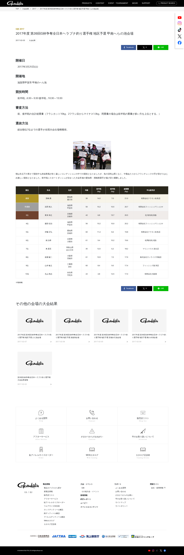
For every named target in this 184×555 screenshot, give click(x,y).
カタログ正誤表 (50, 524)
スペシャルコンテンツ (89, 507)
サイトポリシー (121, 506)
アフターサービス (51, 499)
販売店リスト (49, 495)
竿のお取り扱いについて (125, 499)
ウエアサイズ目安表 (52, 506)
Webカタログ (49, 521)
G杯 (82, 488)
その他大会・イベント (90, 491)
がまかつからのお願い (124, 495)
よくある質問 (120, 488)
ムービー (83, 503)
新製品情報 (48, 491)
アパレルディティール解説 (54, 517)
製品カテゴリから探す (52, 488)
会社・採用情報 (157, 488)
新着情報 (83, 495)
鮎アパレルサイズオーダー (54, 502)
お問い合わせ (120, 491)
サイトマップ (120, 502)
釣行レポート (85, 499)
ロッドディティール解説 (53, 510)
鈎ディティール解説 (52, 513)
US (25, 492)
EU (31, 492)
